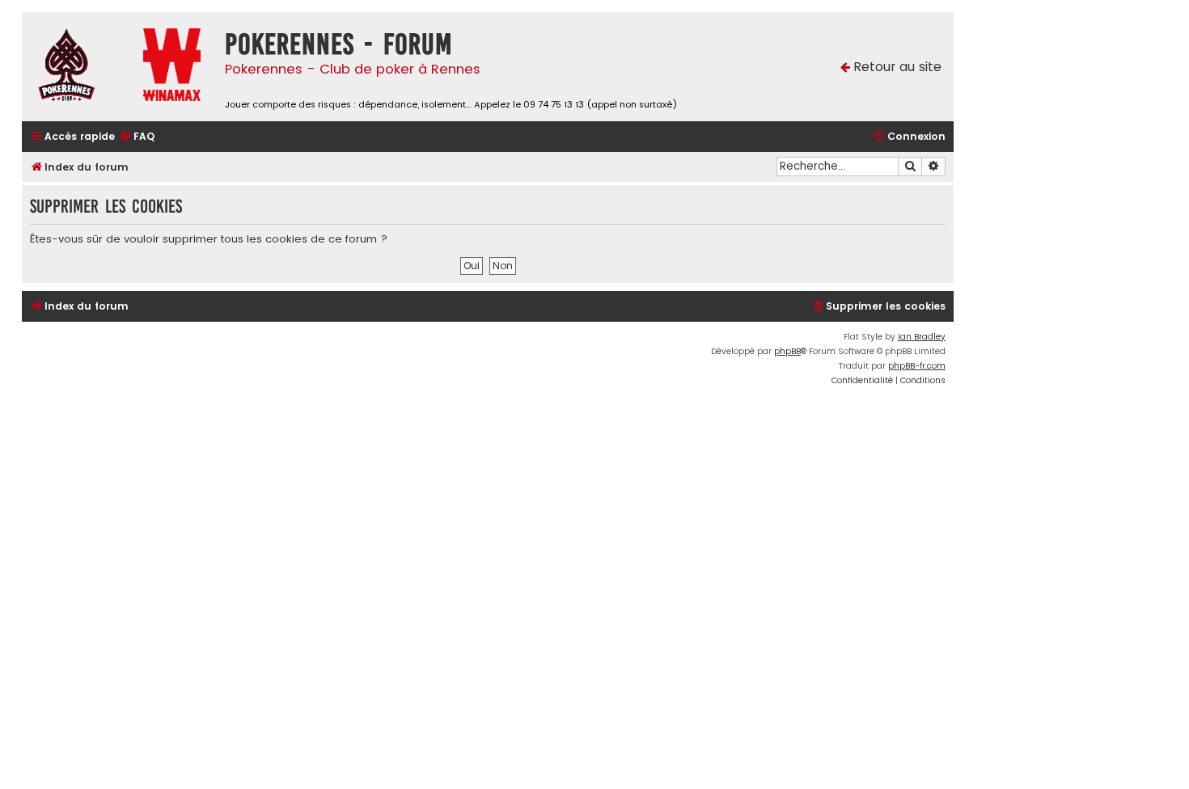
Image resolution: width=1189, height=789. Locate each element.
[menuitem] (136, 137)
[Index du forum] (78, 66)
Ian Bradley (922, 337)
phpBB (787, 351)
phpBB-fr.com (917, 366)
